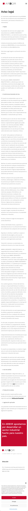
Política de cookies (13, 508)
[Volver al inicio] (9, 3)
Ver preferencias (14, 505)
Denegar (14, 501)
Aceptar (14, 497)
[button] (26, 483)
